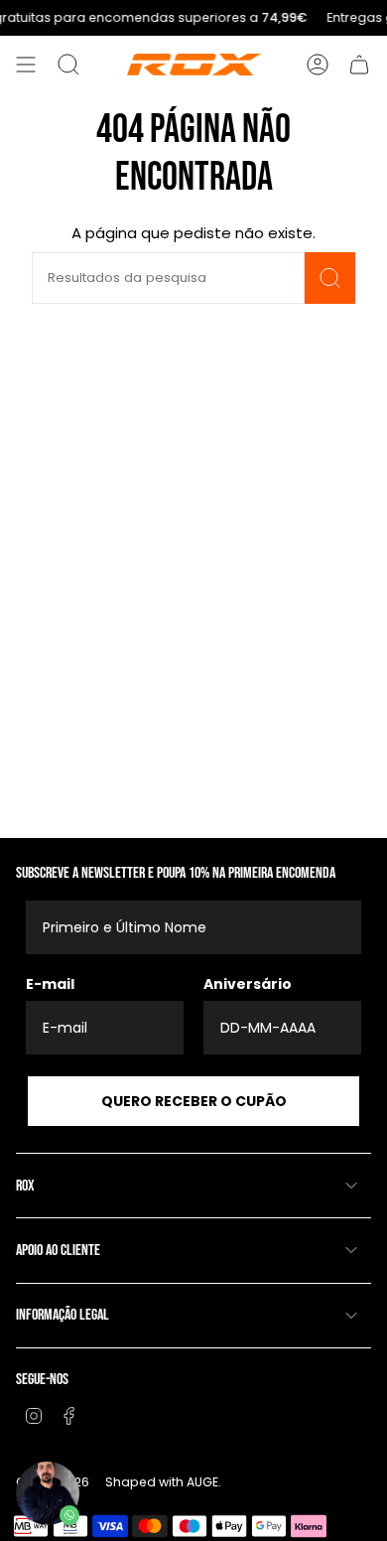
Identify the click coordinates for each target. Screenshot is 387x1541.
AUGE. (204, 1481)
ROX (25, 1186)
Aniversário (247, 984)
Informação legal (62, 1315)
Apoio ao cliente (58, 1250)
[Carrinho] (359, 64)
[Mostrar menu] (26, 64)
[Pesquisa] (330, 278)
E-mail (50, 984)
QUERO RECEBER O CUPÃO (194, 1101)
